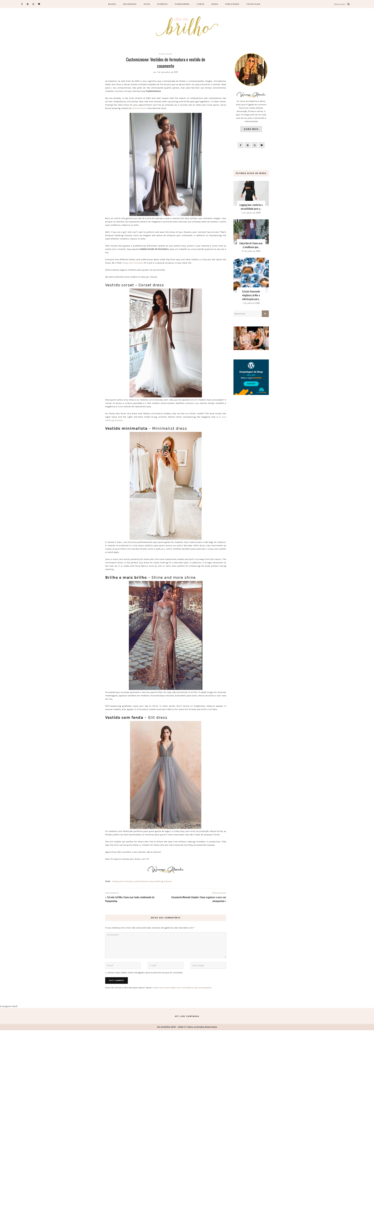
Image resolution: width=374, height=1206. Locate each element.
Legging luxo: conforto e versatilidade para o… (251, 206)
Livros (200, 4)
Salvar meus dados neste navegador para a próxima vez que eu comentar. (145, 972)
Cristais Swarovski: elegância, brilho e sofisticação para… (251, 295)
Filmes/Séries (182, 4)
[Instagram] (33, 4)
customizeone (141, 881)
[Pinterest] (27, 4)
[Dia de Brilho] (187, 26)
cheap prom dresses (132, 262)
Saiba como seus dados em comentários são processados (182, 987)
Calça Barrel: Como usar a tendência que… (251, 245)
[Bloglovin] (39, 4)
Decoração (130, 4)
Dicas (147, 4)
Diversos (162, 4)
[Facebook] (22, 4)
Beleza (112, 4)
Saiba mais (251, 129)
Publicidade (232, 4)
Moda (215, 4)
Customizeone (139, 108)
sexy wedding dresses (160, 881)
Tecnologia (253, 4)
